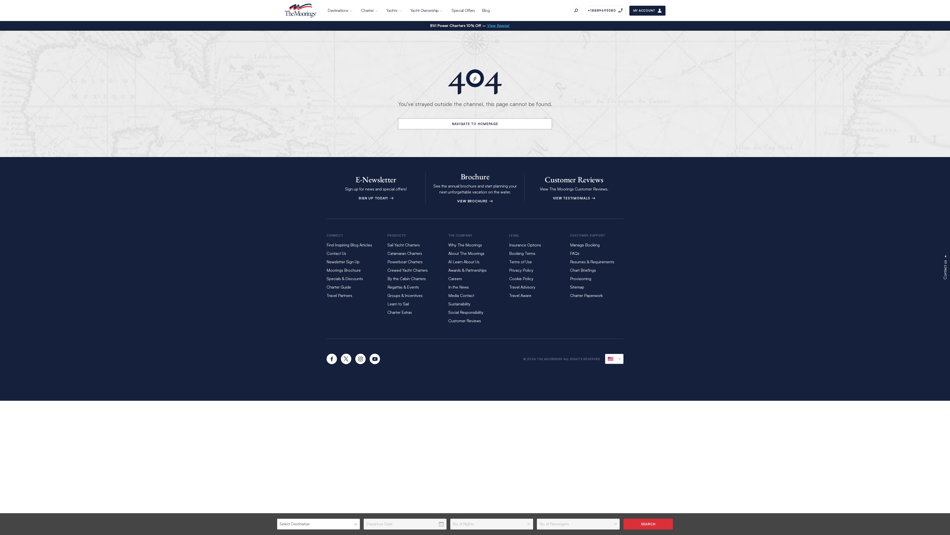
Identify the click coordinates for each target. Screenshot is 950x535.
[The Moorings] (301, 10)
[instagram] (360, 359)
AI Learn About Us (463, 261)
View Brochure (473, 201)
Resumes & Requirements (592, 261)
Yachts (391, 10)
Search (648, 524)
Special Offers (463, 10)
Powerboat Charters (405, 261)
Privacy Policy (521, 270)
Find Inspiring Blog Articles (349, 244)
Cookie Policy (521, 278)
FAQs (574, 253)
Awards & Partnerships (467, 270)
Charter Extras (399, 312)
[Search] (576, 11)
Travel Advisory (522, 287)
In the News (458, 287)
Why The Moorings (465, 244)
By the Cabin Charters (406, 278)
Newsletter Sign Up (343, 261)
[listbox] (318, 524)
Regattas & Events (403, 287)
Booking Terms (522, 253)
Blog (486, 10)
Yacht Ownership (424, 10)
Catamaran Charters (404, 253)
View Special (498, 25)
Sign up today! (373, 198)
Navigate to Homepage (475, 124)
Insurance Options (525, 244)
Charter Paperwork (586, 295)
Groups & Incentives (405, 295)
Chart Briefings (583, 270)
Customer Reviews (464, 320)
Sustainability (459, 303)
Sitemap (577, 287)
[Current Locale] (614, 359)
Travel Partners (339, 295)
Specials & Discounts (345, 278)
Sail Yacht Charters (403, 244)
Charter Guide (339, 287)
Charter (367, 10)
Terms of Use (520, 261)
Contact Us (336, 253)
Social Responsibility (465, 312)
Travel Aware (520, 295)
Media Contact (461, 295)
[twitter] (346, 359)
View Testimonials (572, 198)
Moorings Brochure (344, 270)
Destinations (338, 10)
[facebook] (332, 359)
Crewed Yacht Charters (407, 270)
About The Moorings (466, 253)
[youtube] (375, 359)
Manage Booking (585, 244)
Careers (455, 278)
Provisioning (580, 278)
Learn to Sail (399, 303)
